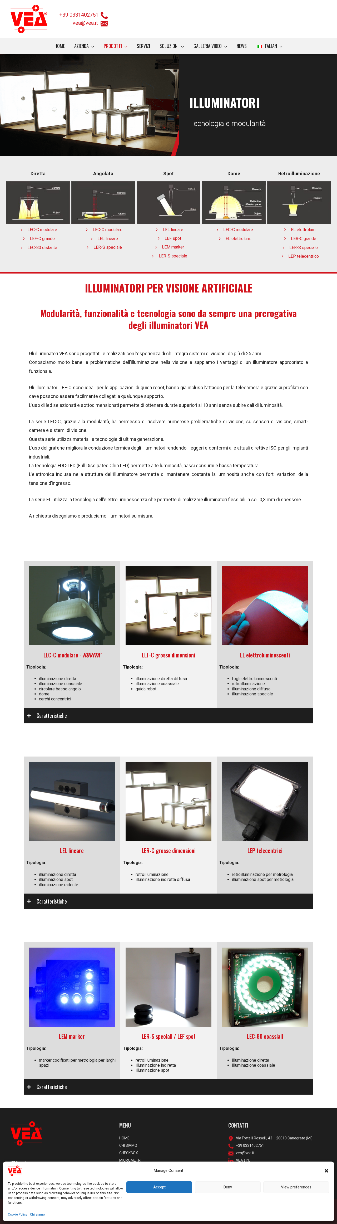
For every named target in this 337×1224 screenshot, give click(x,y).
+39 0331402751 (78, 15)
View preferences (296, 1187)
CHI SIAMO (128, 1145)
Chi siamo (37, 1214)
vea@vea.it (87, 23)
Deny (228, 1187)
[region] (168, 105)
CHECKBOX (128, 1153)
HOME (124, 1138)
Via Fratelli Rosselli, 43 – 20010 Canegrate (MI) (273, 1138)
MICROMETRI (130, 1160)
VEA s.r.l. (242, 1160)
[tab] (168, 716)
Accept (159, 1187)
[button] (326, 1170)
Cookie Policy (17, 1214)
